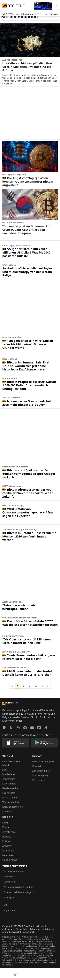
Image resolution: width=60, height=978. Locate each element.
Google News (9, 860)
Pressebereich (40, 780)
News (5, 822)
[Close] (15, 975)
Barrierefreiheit (10, 788)
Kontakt (36, 766)
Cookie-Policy (9, 881)
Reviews (6, 836)
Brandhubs (8, 850)
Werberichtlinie (10, 802)
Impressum (8, 779)
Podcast (6, 841)
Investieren (8, 832)
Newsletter (8, 855)
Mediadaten (9, 774)
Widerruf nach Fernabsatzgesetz (19, 892)
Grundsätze (8, 793)
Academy (7, 846)
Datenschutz (9, 783)
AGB (5, 905)
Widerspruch (9, 897)
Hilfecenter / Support (44, 761)
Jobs (4, 769)
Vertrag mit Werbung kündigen (18, 887)
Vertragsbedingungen (14, 871)
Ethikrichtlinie (9, 797)
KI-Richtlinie (8, 811)
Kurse (5, 827)
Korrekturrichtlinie (12, 806)
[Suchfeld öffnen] (56, 6)
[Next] (9, 972)
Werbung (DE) (40, 775)
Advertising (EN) (41, 770)
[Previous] (3, 972)
